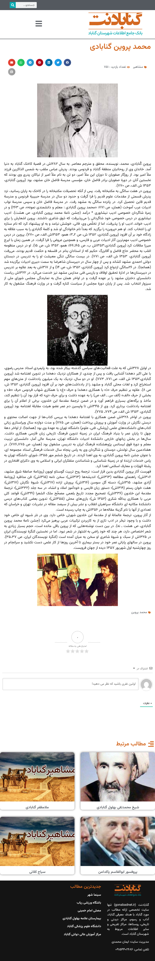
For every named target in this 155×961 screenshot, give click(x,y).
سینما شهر (94, 894)
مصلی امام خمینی (89, 910)
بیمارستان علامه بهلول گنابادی (82, 918)
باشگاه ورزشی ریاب (89, 902)
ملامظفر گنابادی (37, 807)
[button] (67, 62)
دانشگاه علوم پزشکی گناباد (84, 926)
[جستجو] (13, 5)
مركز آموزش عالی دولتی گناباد (82, 934)
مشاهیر (138, 67)
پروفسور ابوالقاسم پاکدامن (117, 872)
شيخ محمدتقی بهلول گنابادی (118, 807)
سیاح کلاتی (37, 872)
